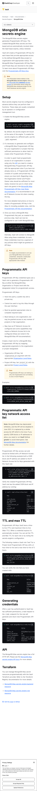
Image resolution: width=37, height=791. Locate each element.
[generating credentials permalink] (33, 601)
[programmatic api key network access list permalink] (33, 410)
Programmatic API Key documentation (18, 209)
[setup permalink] (12, 97)
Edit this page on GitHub (12, 702)
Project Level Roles (20, 365)
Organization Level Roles (22, 358)
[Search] (28, 3)
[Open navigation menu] (33, 3)
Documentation (19, 17)
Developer (5, 17)
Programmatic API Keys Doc (18, 71)
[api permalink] (9, 650)
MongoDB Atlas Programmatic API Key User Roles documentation (18, 189)
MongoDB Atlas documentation (15, 442)
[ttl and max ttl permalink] (28, 521)
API (16, 163)
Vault (11, 17)
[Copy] (32, 124)
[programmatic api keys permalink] (33, 270)
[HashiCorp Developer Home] (11, 3)
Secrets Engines (7, 19)
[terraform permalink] (18, 667)
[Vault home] (5, 9)
